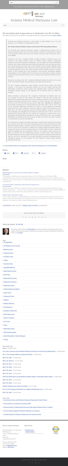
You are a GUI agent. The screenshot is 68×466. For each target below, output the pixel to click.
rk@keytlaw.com (49, 6)
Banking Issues (8, 249)
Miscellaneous (8, 307)
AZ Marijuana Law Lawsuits (12, 246)
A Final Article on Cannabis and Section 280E (17, 403)
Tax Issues (7, 321)
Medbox (25, 205)
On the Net (7, 205)
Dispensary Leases (9, 285)
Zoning (6, 339)
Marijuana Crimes (9, 296)
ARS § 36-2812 (7, 380)
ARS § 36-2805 (7, 392)
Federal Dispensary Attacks (12, 289)
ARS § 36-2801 (7, 357)
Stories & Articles (33, 205)
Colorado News (8, 264)
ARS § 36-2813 (7, 373)
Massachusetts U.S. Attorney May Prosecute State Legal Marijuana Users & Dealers (28, 407)
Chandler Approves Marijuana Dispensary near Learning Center (22, 414)
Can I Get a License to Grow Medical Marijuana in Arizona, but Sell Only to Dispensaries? (29, 351)
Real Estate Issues (9, 314)
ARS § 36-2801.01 (8, 361)
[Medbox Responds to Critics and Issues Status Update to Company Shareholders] (35, 177)
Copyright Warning (9, 267)
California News (8, 253)
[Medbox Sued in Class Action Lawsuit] (35, 197)
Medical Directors (9, 303)
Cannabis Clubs (8, 256)
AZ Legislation (8, 242)
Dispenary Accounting (10, 278)
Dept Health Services (10, 271)
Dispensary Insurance (10, 282)
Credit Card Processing (56, 433)
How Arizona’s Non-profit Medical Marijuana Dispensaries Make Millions (25, 400)
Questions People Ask (10, 311)
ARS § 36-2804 (7, 383)
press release (57, 35)
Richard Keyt (31, 229)
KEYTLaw (11, 447)
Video (5, 325)
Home (4, 348)
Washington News (9, 329)
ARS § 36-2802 (7, 370)
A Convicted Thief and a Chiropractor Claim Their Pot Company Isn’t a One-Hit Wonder (31, 146)
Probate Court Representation (30, 431)
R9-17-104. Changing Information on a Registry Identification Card (23, 389)
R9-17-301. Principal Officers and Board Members (17, 354)
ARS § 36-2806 (7, 367)
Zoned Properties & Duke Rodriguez (14, 336)
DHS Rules (7, 275)
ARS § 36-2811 (7, 364)
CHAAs (6, 260)
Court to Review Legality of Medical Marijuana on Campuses (22, 411)
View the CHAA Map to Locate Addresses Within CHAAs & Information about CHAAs (28, 376)
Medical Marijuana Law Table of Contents (15, 386)
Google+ (20, 233)
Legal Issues (7, 293)
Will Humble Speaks (10, 332)
